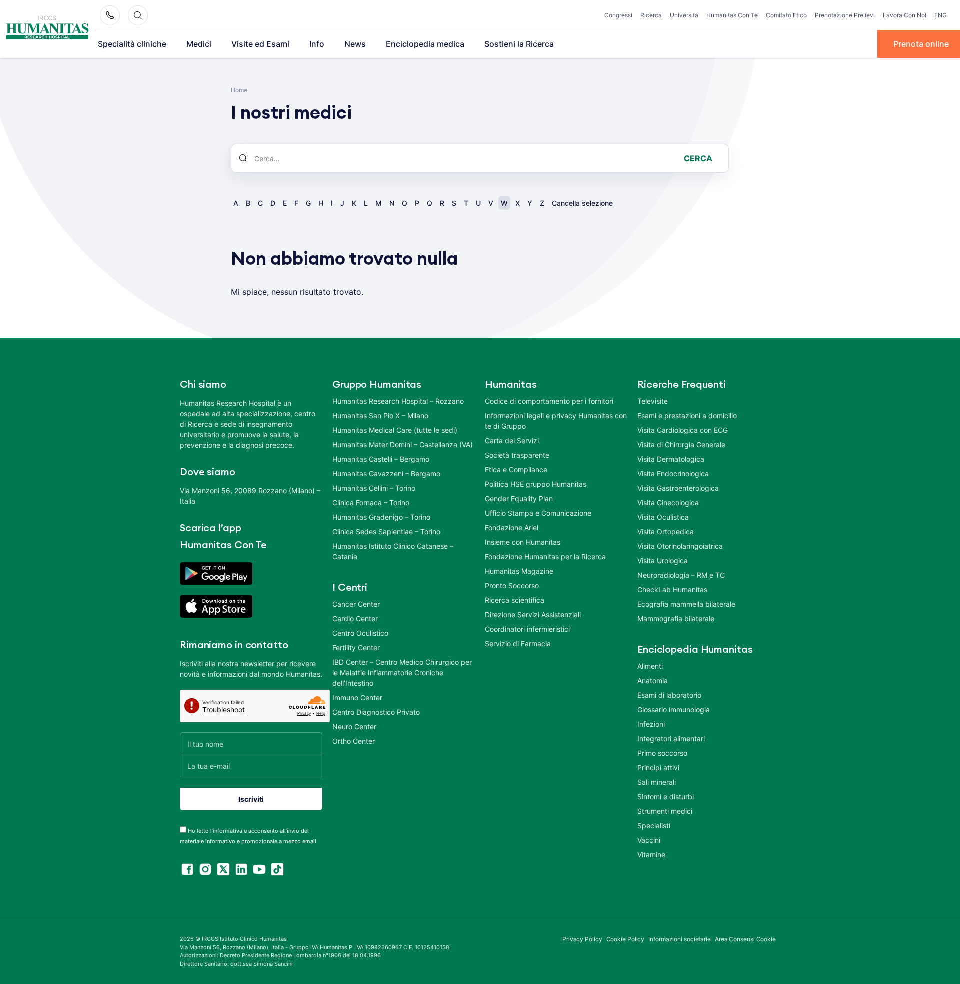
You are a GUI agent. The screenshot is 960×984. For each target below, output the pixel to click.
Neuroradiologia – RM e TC (681, 575)
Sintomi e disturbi (666, 796)
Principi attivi (659, 767)
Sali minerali (657, 782)
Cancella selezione (582, 203)
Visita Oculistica (663, 517)
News (355, 44)
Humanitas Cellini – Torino (374, 488)
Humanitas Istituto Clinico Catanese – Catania (393, 551)
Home (239, 90)
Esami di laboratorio (670, 695)
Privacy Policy (582, 939)
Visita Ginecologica (668, 502)
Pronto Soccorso (512, 585)
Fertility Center (356, 647)
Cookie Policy (625, 939)
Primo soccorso (663, 753)
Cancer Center (356, 604)
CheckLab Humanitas (673, 589)
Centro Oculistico (360, 633)
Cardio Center (355, 618)
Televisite (653, 401)
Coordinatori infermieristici (527, 629)
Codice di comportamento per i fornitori (549, 401)
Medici (199, 44)
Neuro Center (354, 726)
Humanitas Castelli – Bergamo (381, 459)
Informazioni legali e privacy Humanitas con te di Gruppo (556, 420)
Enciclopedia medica (425, 44)
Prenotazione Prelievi (845, 15)
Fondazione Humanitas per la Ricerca (545, 556)
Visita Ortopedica (666, 531)
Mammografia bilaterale (676, 618)
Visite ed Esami (261, 44)
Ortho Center (353, 741)
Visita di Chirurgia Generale (682, 444)
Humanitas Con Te (732, 15)
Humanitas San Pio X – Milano (380, 415)
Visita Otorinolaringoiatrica (680, 546)
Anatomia (653, 680)
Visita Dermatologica (671, 459)
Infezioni (651, 724)
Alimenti (650, 666)
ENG (940, 15)
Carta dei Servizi (512, 440)
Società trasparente (517, 455)
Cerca (698, 158)
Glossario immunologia (674, 709)
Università (684, 15)
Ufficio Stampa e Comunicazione (538, 513)
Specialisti (654, 825)
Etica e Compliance (516, 469)
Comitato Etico (786, 15)
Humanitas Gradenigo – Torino (381, 517)
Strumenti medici (665, 811)
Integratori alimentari (671, 738)
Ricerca (651, 15)
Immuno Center (357, 697)
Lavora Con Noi (904, 15)
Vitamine (652, 854)
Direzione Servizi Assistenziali (533, 614)
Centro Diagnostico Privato (376, 712)
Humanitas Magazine (519, 571)
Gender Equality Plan (519, 498)
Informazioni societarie (679, 939)
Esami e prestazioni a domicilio (687, 415)
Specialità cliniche (132, 44)
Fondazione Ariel (511, 527)
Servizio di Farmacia (518, 643)
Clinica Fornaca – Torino (371, 502)
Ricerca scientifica (514, 600)
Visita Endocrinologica (673, 473)
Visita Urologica (663, 560)
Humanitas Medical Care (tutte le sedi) (395, 430)
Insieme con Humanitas (522, 542)
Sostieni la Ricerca (519, 44)
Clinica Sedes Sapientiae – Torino (386, 531)
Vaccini (649, 840)
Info (317, 44)
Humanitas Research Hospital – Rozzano (398, 401)
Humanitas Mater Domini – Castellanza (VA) (402, 444)
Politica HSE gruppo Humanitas (535, 484)
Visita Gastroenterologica (678, 488)
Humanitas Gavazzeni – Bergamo (386, 473)
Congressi (618, 15)
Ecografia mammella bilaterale (687, 604)
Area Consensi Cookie (745, 939)
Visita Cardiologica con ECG (683, 430)
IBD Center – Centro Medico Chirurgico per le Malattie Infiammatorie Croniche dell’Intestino (402, 672)
